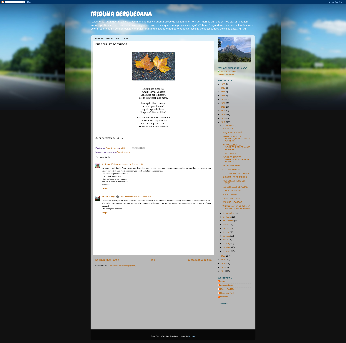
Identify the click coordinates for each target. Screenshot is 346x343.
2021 (223, 103)
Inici (153, 259)
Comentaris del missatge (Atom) (122, 266)
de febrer (227, 247)
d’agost (226, 224)
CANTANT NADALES (231, 169)
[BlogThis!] (135, 148)
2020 (223, 107)
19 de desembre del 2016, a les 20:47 (136, 197)
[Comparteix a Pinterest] (143, 148)
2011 (223, 271)
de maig (226, 236)
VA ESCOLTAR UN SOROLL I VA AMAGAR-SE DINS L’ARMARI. (236, 207)
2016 (223, 122)
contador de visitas (226, 74)
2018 (223, 114)
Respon (105, 188)
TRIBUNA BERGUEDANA (121, 14)
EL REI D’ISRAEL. (230, 194)
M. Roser (106, 164)
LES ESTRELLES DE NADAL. (235, 187)
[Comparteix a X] (138, 148)
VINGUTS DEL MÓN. (231, 198)
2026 (223, 84)
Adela (222, 281)
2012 (223, 267)
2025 (223, 88)
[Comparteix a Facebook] (140, 148)
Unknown (224, 297)
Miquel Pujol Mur (227, 289)
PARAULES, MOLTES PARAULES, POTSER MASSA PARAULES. (236, 138)
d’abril (226, 240)
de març (226, 243)
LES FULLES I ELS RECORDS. (235, 173)
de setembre (228, 221)
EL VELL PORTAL (230, 153)
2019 (223, 111)
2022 (223, 99)
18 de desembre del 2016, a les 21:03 (127, 164)
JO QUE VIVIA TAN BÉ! (232, 132)
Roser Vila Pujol (227, 293)
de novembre (229, 213)
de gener (227, 251)
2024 (223, 92)
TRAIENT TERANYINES (232, 191)
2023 (223, 95)
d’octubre (227, 217)
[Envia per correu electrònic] (133, 148)
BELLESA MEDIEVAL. (231, 165)
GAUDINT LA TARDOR (232, 202)
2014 (223, 260)
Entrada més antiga (200, 259)
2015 (223, 256)
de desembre (229, 125)
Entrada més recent (107, 259)
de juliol (226, 228)
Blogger (191, 336)
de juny (226, 232)
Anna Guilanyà (123, 152)
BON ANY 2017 (229, 129)
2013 (223, 263)
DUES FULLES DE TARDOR (234, 177)
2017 (223, 118)
